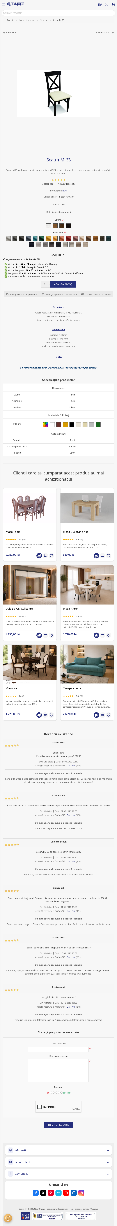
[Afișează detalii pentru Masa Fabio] (30, 508)
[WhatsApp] (100, 4)
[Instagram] (81, 1193)
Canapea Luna (72, 688)
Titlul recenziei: (58, 1043)
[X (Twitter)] (43, 1193)
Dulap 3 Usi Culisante (19, 608)
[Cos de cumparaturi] (113, 4)
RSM (64, 190)
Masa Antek (70, 608)
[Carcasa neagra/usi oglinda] (30, 585)
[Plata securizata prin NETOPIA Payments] (25, 1216)
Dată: (58, 761)
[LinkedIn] (74, 1193)
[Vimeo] (58, 1193)
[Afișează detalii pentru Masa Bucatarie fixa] (87, 508)
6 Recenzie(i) (48, 183)
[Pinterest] (51, 1193)
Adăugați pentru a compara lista (61, 294)
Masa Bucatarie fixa (76, 532)
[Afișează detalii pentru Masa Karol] (30, 664)
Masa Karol (13, 688)
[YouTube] (66, 1193)
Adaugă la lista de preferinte (23, 294)
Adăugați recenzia (67, 183)
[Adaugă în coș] (39, 555)
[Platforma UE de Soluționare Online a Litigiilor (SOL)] (81, 1216)
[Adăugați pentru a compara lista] (45, 555)
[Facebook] (36, 1193)
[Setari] (8, 1218)
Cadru (58, 219)
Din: (41, 761)
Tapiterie (58, 232)
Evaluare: (58, 1087)
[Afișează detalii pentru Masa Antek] (87, 585)
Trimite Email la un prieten (98, 294)
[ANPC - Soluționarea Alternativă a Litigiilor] (47, 1216)
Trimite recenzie (58, 1125)
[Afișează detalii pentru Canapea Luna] (87, 664)
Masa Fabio (13, 532)
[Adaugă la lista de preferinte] (51, 555)
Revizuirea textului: (58, 1056)
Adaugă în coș (63, 284)
